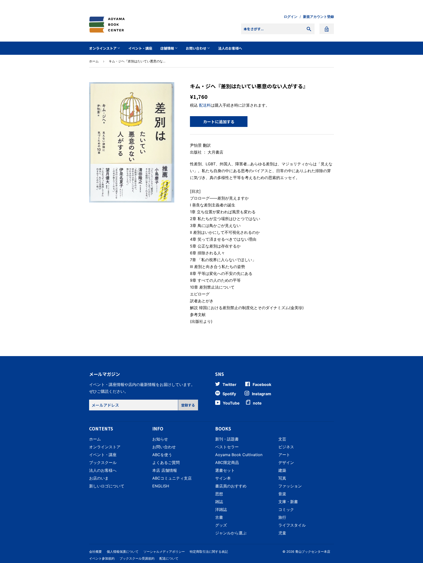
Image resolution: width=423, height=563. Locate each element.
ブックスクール (103, 462)
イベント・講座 (140, 48)
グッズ (221, 525)
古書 (219, 517)
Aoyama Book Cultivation (238, 454)
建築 (282, 470)
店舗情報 (167, 48)
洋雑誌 (221, 509)
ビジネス (286, 446)
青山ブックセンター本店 (312, 551)
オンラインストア (103, 48)
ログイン (290, 17)
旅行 (282, 517)
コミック (286, 509)
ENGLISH (160, 486)
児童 (282, 532)
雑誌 (219, 501)
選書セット (225, 470)
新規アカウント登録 (318, 17)
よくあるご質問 (166, 462)
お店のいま (99, 478)
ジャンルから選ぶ (231, 532)
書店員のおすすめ (231, 486)
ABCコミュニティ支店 (172, 478)
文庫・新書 (288, 501)
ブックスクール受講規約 (136, 558)
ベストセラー (227, 446)
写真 (282, 478)
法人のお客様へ (230, 48)
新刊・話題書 (227, 439)
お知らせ (160, 439)
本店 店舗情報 (164, 470)
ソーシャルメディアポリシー (164, 551)
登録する (188, 405)
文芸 (282, 439)
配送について (168, 558)
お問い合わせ (196, 48)
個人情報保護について (123, 551)
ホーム (94, 61)
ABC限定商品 (227, 462)
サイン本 (223, 478)
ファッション (290, 486)
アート (284, 454)
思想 (219, 493)
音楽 (282, 493)
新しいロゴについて (106, 486)
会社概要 (95, 551)
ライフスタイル (292, 525)
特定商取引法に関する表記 (209, 551)
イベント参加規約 (102, 558)
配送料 (205, 105)
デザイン (286, 462)
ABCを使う (162, 454)
